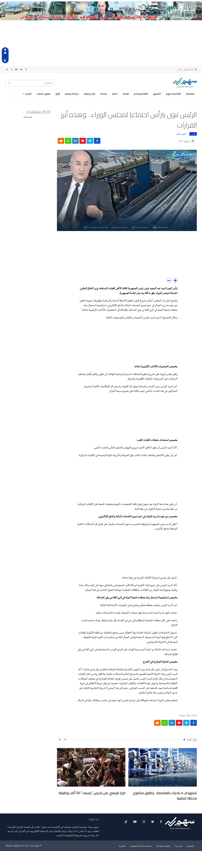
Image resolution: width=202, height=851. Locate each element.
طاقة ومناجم (141, 93)
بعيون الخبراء (43, 93)
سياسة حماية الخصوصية (141, 846)
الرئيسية (190, 93)
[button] (65, 739)
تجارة (115, 93)
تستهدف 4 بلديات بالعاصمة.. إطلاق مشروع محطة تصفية (165, 796)
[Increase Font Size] (175, 280)
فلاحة (126, 93)
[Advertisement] (101, 42)
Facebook (161, 823)
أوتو (57, 93)
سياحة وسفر (72, 93)
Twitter (152, 823)
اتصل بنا (122, 846)
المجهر (157, 93)
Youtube (135, 823)
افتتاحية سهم (173, 93)
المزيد (28, 93)
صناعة (103, 93)
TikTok (126, 823)
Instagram (144, 823)
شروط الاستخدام (163, 846)
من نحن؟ (178, 846)
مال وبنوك (89, 93)
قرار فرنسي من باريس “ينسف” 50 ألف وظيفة (92, 793)
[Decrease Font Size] (169, 280)
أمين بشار (181, 133)
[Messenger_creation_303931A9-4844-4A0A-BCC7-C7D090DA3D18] (101, 10)
